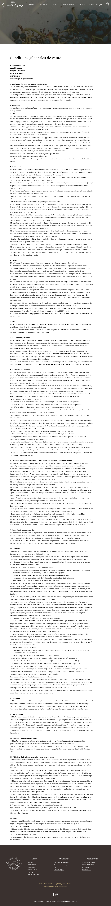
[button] (107, 4)
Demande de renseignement (62, 865)
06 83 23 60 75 (86, 870)
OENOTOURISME (33, 869)
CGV (55, 867)
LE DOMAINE (31, 867)
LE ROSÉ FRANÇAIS (33, 874)
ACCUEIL (30, 862)
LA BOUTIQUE (32, 865)
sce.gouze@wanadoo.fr (22, 311)
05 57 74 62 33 (86, 867)
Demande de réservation (61, 862)
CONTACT (30, 872)
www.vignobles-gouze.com (34, 792)
